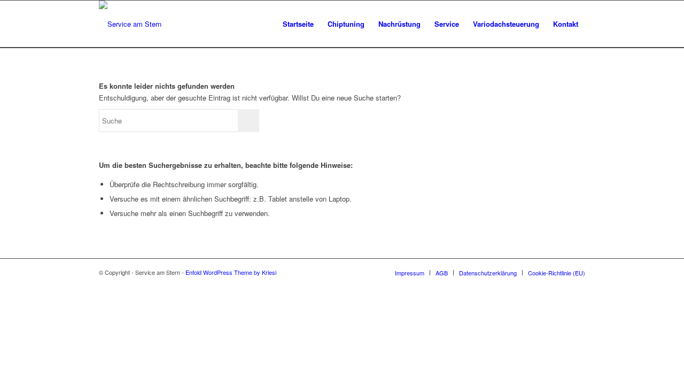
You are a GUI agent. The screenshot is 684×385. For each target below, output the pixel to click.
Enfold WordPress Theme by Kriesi (230, 272)
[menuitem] (298, 24)
